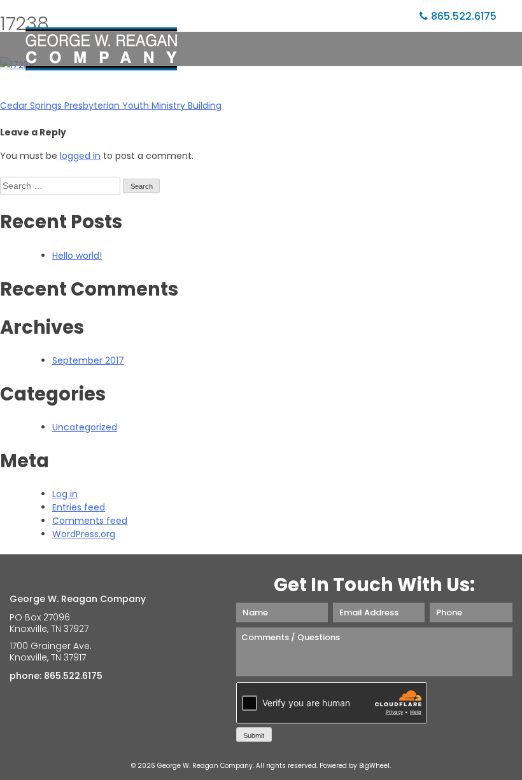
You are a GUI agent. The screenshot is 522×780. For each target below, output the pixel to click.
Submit (253, 735)
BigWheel (374, 765)
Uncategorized (84, 427)
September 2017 (88, 360)
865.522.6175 (464, 16)
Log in (65, 494)
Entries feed (78, 507)
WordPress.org (83, 534)
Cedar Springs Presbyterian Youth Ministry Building (111, 105)
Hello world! (77, 255)
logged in (80, 155)
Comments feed (89, 520)
